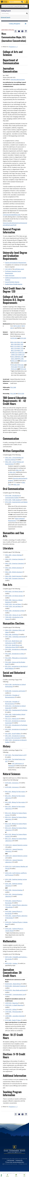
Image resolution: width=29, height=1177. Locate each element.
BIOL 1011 (20, 342)
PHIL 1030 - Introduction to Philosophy (16, 649)
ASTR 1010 (14, 338)
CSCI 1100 (8, 269)
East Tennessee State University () (4, 2)
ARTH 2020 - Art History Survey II (14, 596)
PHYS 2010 (14, 365)
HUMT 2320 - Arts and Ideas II (13, 606)
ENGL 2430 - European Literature (14, 578)
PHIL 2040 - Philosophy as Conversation (16, 658)
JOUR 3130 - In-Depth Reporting (14, 1005)
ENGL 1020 (16, 484)
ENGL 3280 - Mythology (11, 634)
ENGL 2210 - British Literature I (13, 568)
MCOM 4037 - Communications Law (15, 994)
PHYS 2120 (23, 369)
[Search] (27, 13)
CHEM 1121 (21, 355)
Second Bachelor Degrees (12, 282)
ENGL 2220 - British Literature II (14, 572)
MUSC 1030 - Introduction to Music (15, 611)
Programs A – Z (13, 47)
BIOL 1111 (20, 346)
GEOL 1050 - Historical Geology (14, 890)
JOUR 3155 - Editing (10, 1009)
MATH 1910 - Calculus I (11, 963)
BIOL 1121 (20, 348)
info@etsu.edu (19, 1160)
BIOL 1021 (20, 344)
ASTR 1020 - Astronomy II (12, 787)
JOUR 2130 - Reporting (11, 1003)
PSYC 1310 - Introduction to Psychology (16, 725)
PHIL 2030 (13, 393)
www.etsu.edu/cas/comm (18, 79)
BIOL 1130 (14, 350)
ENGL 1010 (12, 472)
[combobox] (14, 6)
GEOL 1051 (21, 359)
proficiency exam (19, 269)
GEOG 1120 (23, 361)
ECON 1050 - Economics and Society (15, 691)
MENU (27, 2)
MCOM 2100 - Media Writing (13, 984)
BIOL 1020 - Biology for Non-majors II (15, 802)
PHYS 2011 (21, 365)
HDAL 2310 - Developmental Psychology (16, 710)
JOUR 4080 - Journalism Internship (14, 1016)
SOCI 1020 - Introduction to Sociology (15, 729)
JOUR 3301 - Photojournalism (13, 1012)
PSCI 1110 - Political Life (12, 719)
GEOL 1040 (14, 357)
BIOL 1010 (14, 342)
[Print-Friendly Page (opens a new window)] (22, 31)
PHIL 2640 (13, 387)
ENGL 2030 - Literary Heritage (13, 555)
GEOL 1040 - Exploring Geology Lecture (16, 879)
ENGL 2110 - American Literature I (14, 559)
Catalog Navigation (14, 24)
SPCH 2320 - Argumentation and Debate (16, 502)
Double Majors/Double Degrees (13, 284)
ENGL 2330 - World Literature (13, 576)
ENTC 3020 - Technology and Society (15, 637)
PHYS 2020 (14, 367)
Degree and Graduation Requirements (15, 263)
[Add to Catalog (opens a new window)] (18, 31)
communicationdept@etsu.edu (11, 215)
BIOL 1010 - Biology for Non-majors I (15, 791)
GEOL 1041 (21, 357)
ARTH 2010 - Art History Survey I (14, 591)
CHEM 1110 (14, 352)
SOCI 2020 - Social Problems (13, 733)
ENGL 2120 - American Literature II (14, 563)
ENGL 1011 (19, 470)
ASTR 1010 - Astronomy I (12, 783)
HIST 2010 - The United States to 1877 (16, 755)
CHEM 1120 (14, 355)
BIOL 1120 (14, 348)
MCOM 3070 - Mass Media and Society (15, 990)
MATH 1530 (16, 326)
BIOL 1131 (20, 350)
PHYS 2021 (21, 367)
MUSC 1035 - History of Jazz (13, 615)
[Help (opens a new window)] (25, 31)
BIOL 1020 (14, 344)
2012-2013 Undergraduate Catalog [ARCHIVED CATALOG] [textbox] (14, 6)
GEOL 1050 (14, 359)
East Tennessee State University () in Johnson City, (14, 1149)
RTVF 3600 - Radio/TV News (13, 1020)
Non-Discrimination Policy (18, 1162)
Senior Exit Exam (9, 275)
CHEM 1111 (21, 352)
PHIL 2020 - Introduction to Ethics (14, 654)
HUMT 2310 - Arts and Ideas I (13, 604)
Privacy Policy (9, 1162)
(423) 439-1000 (11, 1160)
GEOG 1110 (14, 361)
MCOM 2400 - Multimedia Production (15, 986)
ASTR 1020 (23, 338)
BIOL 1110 (14, 346)
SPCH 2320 (21, 393)
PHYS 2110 (14, 369)
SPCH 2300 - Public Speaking (13, 500)
